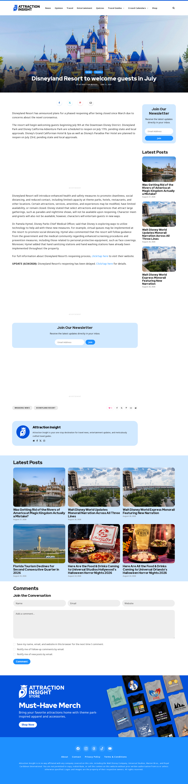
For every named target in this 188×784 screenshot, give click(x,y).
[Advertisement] (75, 166)
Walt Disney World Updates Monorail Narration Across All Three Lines (156, 234)
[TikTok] (102, 748)
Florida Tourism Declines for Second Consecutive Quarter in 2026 (36, 569)
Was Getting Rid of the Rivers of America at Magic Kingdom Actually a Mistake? (158, 189)
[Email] (90, 102)
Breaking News (22, 408)
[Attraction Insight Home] (26, 8)
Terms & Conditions (115, 756)
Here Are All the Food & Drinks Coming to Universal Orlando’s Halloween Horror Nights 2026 (145, 569)
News (48, 8)
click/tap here (100, 256)
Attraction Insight (88, 84)
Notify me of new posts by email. (35, 654)
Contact (76, 756)
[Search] (174, 8)
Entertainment (84, 8)
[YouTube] (110, 748)
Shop (154, 8)
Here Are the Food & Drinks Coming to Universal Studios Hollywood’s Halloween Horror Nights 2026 (93, 569)
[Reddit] (136, 408)
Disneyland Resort (46, 408)
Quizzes (100, 8)
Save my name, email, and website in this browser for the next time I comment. (60, 644)
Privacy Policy (92, 756)
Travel (70, 8)
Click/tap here (104, 263)
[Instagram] (86, 748)
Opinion (59, 8)
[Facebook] (59, 102)
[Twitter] (70, 102)
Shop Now (28, 724)
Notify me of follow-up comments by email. (40, 649)
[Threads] (94, 748)
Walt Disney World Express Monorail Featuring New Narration (154, 279)
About (64, 756)
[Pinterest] (80, 102)
